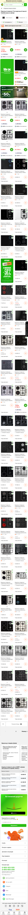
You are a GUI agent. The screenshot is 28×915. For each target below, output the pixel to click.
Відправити (14, 825)
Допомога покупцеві (7, 851)
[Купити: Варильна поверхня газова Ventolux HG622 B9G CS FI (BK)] (25, 49)
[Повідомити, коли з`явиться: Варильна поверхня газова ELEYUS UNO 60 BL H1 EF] (25, 690)
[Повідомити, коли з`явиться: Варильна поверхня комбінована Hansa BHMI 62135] (11, 716)
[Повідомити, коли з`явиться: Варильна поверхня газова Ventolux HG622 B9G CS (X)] (11, 614)
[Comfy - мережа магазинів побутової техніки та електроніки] (2, 4)
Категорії (4, 860)
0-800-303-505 (8, 868)
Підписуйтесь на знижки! (8, 818)
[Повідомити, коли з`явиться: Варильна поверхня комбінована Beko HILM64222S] (25, 202)
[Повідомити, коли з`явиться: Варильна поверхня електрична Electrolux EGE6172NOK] (25, 614)
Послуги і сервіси (6, 847)
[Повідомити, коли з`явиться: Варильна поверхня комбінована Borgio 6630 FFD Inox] (25, 588)
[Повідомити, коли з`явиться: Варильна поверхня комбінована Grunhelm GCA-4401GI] (11, 460)
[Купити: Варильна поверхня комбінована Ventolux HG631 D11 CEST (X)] (11, 149)
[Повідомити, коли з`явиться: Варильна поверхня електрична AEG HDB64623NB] (11, 253)
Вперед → (24, 731)
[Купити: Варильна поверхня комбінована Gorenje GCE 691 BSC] (11, 49)
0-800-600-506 (8, 870)
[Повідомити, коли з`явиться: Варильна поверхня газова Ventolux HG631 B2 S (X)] (11, 405)
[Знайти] (25, 4)
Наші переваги (6, 856)
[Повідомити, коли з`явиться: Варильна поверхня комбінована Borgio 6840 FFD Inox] (11, 588)
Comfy (3, 843)
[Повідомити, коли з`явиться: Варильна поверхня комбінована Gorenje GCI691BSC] (25, 378)
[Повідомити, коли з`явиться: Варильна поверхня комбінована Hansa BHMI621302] (25, 485)
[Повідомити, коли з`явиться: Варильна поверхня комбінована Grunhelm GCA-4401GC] (11, 303)
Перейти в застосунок (26, 330)
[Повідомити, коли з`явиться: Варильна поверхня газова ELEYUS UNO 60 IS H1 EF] (25, 639)
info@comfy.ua (7, 874)
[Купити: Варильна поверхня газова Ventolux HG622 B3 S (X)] (11, 120)
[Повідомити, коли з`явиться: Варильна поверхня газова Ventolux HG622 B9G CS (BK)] (11, 690)
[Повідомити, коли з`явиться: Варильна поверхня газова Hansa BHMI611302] (11, 664)
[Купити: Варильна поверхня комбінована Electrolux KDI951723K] (25, 149)
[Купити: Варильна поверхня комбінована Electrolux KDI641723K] (25, 78)
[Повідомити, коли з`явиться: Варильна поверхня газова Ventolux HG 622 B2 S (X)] (25, 716)
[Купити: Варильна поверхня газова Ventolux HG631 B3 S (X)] (25, 120)
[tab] (7, 18)
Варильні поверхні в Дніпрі (10, 8)
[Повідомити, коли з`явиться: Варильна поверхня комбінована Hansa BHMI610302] (25, 664)
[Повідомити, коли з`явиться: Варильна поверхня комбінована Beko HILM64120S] (25, 278)
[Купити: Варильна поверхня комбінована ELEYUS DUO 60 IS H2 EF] (25, 405)
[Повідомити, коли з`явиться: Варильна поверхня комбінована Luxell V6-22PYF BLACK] (25, 460)
